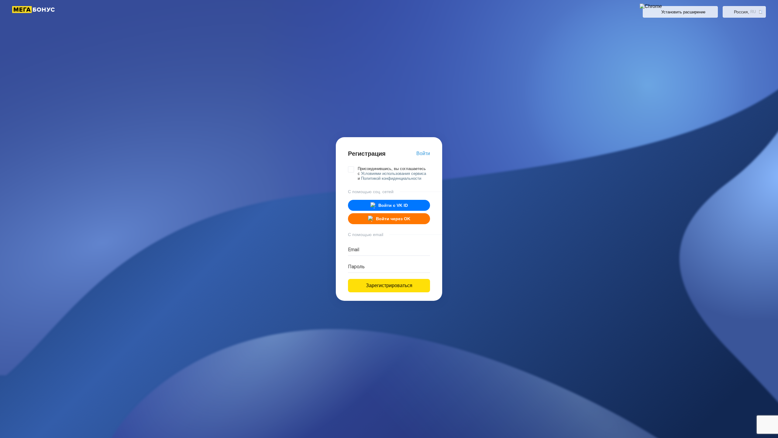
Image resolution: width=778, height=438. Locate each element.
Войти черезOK (393, 218)
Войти (423, 153)
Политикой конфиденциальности (391, 178)
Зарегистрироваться (389, 285)
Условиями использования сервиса (393, 173)
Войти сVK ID (393, 205)
